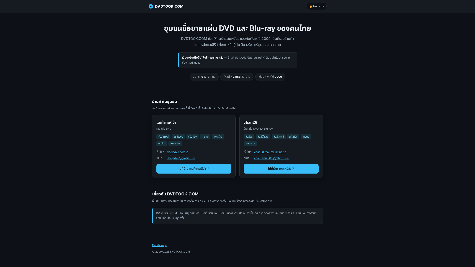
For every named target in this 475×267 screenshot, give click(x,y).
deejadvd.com (176, 152)
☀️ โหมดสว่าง (316, 6)
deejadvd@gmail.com (181, 158)
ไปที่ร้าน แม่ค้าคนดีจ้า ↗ (194, 169)
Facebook (158, 245)
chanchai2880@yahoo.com (271, 158)
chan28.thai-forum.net (269, 152)
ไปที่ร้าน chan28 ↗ (281, 169)
